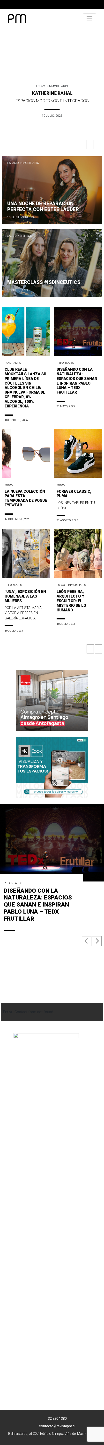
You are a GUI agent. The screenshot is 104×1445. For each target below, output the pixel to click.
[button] (91, 146)
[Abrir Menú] (89, 18)
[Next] (97, 941)
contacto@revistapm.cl (57, 1426)
